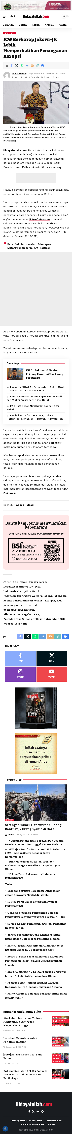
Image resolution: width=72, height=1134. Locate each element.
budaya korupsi (39, 582)
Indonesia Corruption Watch (21, 591)
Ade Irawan (20, 582)
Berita (9, 820)
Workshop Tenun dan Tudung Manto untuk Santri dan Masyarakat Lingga (22, 1022)
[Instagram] (20, 674)
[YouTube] (38, 1111)
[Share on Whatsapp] (21, 65)
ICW (37, 586)
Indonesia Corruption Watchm (22, 596)
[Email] (32, 65)
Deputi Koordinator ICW (18, 586)
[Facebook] (20, 658)
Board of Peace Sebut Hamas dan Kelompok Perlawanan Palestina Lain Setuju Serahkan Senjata (34, 961)
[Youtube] (52, 674)
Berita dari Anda (59, 1021)
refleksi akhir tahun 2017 (49, 619)
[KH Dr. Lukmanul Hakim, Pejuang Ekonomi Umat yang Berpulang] (15, 374)
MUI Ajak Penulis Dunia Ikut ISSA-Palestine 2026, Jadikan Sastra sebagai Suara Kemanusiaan (35, 853)
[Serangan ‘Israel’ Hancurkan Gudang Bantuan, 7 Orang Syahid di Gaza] (36, 802)
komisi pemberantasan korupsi (23, 600)
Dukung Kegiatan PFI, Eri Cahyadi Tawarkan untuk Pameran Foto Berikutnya (25, 1075)
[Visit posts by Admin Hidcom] (6, 75)
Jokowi (47, 596)
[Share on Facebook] (11, 65)
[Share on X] (16, 65)
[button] (6, 16)
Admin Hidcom (19, 73)
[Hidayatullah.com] (36, 16)
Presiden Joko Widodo (17, 619)
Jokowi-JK (59, 596)
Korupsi (50, 600)
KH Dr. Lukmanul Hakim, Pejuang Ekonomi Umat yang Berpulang (44, 374)
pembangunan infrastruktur (21, 605)
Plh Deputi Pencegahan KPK (21, 614)
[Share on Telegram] (27, 65)
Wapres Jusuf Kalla (15, 623)
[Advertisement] (36, 178)
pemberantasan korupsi (18, 609)
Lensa (56, 1042)
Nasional (10, 33)
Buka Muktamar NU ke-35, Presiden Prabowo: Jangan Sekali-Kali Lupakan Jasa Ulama (32, 865)
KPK (59, 600)
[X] (52, 658)
